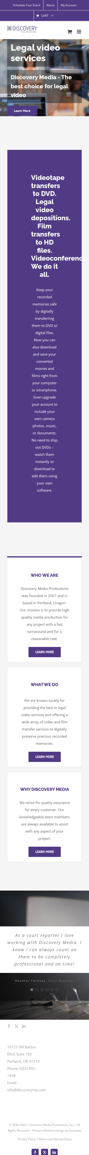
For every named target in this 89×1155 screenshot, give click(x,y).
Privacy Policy (27, 1139)
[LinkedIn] (24, 1026)
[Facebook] (9, 1026)
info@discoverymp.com (26, 1089)
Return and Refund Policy (55, 1139)
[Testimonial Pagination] (31, 989)
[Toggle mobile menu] (79, 31)
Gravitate (75, 1131)
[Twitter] (16, 1026)
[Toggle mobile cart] (69, 31)
